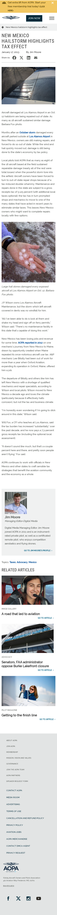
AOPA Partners (13, 775)
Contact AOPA (14, 790)
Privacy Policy (14, 825)
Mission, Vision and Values (18, 758)
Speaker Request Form (17, 781)
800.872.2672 (8, 886)
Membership (12, 752)
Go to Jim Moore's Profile (37, 550)
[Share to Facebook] (14, 58)
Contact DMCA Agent (18, 846)
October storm (27, 132)
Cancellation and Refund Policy (25, 818)
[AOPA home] (11, 18)
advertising (13, 804)
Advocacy (22, 562)
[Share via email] (36, 58)
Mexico (33, 562)
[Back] (4, 27)
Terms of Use (13, 811)
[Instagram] (28, 898)
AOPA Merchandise (16, 839)
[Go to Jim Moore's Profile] (16, 513)
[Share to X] (21, 58)
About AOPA (11, 740)
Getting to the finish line (19, 715)
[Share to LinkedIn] (29, 58)
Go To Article (45, 618)
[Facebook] (8, 898)
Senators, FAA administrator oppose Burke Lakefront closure (25, 664)
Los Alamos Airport (39, 136)
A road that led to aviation (21, 614)
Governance (12, 764)
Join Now (34, 18)
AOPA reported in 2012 (30, 342)
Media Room (12, 797)
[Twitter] (18, 898)
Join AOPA (10, 746)
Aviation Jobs (13, 832)
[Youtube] (39, 898)
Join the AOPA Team (15, 770)
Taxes (13, 562)
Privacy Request (15, 853)
